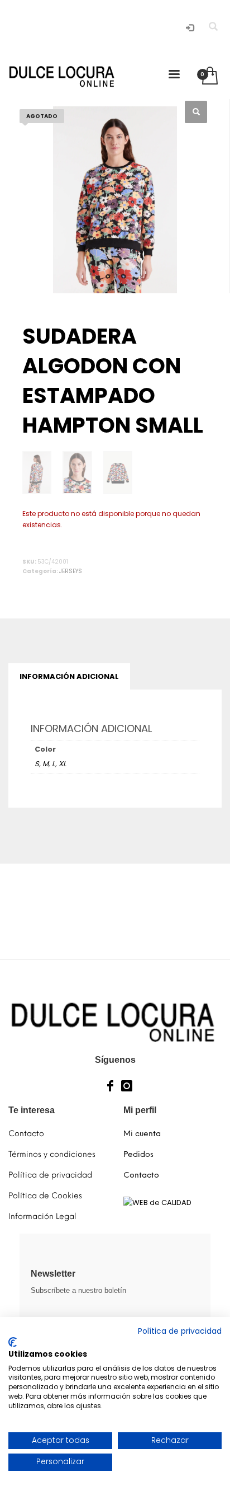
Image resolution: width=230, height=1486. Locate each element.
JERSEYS (70, 571)
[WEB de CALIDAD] (157, 1202)
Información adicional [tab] (69, 676)
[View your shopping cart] (209, 76)
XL (62, 763)
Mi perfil (139, 1110)
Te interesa (31, 1110)
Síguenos (115, 1060)
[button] (196, 112)
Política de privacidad (180, 1331)
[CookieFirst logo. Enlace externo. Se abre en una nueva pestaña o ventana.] (12, 1342)
